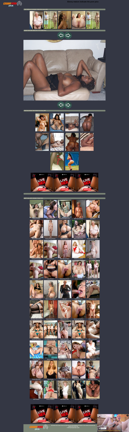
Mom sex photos (50, 218)
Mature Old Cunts (64, 339)
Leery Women (50, 278)
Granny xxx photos (78, 258)
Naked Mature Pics (50, 319)
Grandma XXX (78, 359)
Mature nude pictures (50, 299)
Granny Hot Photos (36, 339)
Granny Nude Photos (64, 278)
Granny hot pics (50, 258)
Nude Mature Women (93, 379)
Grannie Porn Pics (92, 319)
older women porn (92, 339)
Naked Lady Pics (64, 238)
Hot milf (64, 299)
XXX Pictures (36, 399)
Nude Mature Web (64, 399)
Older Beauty (50, 379)
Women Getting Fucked (64, 359)
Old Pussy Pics (64, 379)
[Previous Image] (60, 38)
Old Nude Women (79, 399)
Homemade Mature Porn (64, 218)
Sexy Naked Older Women (50, 339)
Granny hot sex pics (36, 258)
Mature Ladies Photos (79, 339)
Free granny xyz (92, 299)
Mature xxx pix (50, 359)
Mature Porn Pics (65, 319)
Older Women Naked (64, 258)
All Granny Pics (92, 258)
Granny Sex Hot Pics (78, 319)
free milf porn (93, 359)
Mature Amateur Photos (92, 238)
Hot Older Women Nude (36, 319)
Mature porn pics (79, 299)
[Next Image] (68, 38)
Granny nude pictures (93, 278)
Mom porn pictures (78, 218)
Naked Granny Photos (36, 299)
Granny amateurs (50, 399)
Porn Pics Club (36, 359)
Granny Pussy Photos (50, 238)
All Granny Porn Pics (79, 379)
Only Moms (92, 218)
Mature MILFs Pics (36, 238)
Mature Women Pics (78, 238)
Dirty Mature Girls (93, 399)
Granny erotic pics (36, 278)
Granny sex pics (36, 218)
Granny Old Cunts (36, 379)
